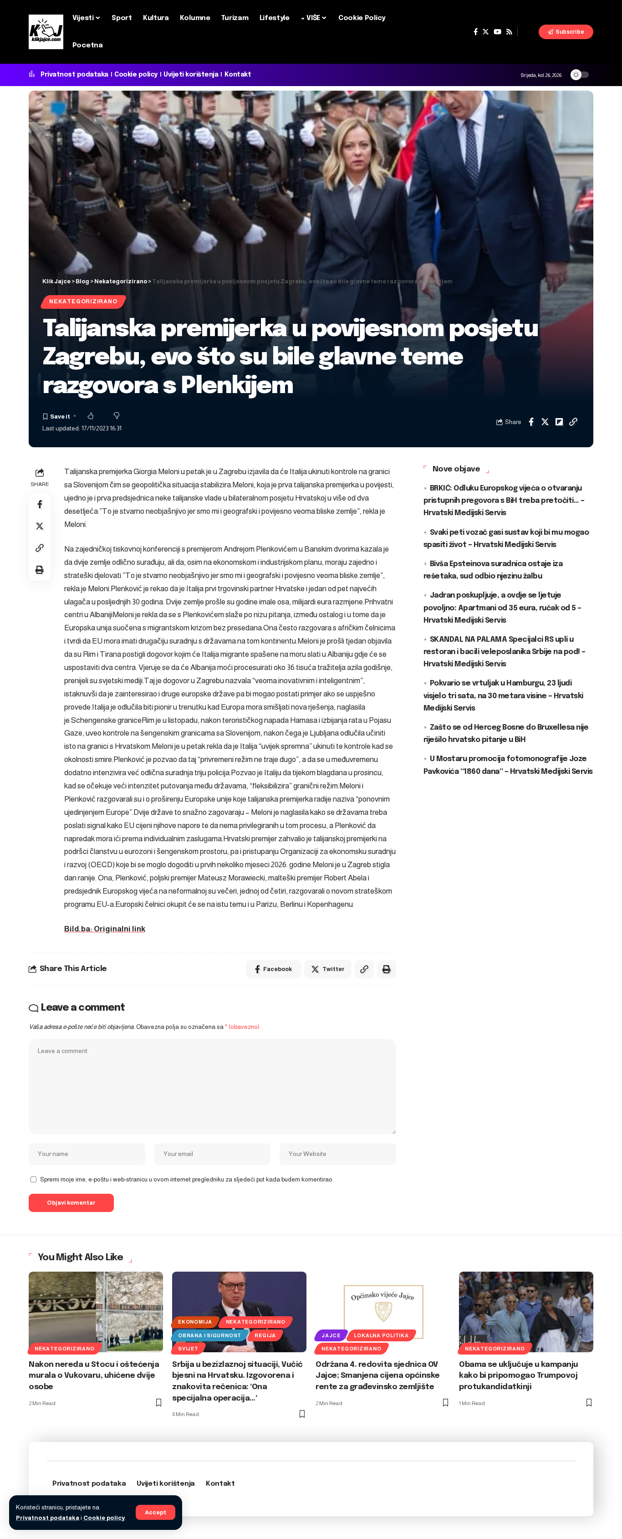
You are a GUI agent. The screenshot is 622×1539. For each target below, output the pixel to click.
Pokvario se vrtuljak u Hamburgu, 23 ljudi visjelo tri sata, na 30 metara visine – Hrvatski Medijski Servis (503, 696)
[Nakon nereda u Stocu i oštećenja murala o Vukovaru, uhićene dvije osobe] (96, 1312)
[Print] (40, 570)
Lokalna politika (381, 1335)
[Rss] (509, 31)
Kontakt (237, 75)
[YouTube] (497, 31)
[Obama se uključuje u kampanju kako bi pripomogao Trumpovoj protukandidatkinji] (526, 1312)
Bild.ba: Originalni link (104, 929)
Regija (265, 1335)
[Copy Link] (573, 421)
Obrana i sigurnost (209, 1335)
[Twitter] (485, 31)
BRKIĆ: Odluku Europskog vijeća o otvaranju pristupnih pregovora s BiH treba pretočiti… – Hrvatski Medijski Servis (504, 501)
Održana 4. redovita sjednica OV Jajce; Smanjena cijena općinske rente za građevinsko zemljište (378, 1376)
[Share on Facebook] (531, 421)
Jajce (331, 1335)
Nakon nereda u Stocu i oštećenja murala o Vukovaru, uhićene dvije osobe (94, 1376)
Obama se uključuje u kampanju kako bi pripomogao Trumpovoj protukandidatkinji (518, 1376)
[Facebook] (475, 31)
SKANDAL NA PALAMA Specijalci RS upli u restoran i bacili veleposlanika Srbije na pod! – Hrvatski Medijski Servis (504, 652)
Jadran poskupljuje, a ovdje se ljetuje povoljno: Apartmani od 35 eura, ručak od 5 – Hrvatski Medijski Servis (502, 608)
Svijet (188, 1348)
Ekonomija (195, 1321)
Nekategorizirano (83, 301)
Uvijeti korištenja (190, 75)
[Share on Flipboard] (559, 421)
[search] (528, 32)
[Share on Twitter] (545, 421)
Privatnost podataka (47, 1517)
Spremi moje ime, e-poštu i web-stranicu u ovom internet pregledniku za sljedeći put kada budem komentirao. (187, 1179)
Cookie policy (104, 1517)
